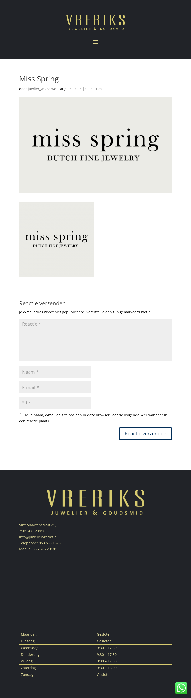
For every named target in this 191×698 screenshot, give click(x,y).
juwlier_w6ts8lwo (42, 88)
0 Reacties (93, 88)
